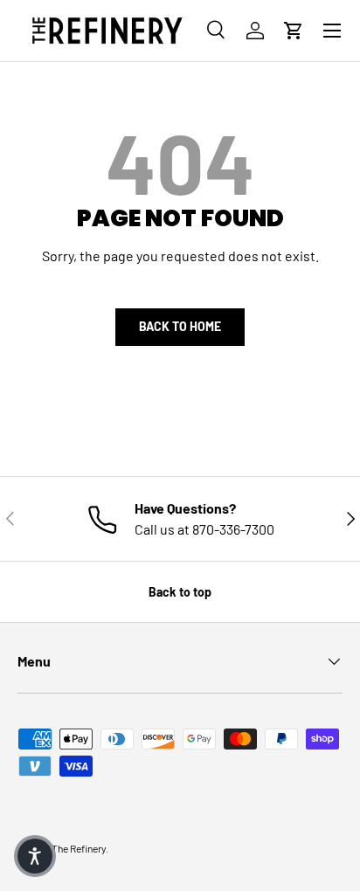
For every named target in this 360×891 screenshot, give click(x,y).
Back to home (180, 326)
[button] (293, 30)
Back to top (180, 591)
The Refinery (79, 848)
